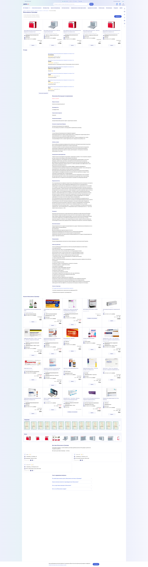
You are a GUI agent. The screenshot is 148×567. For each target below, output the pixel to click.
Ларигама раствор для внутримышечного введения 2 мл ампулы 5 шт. (32, 399)
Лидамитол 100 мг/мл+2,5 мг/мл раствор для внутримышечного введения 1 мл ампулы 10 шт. (52, 369)
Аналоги (118, 16)
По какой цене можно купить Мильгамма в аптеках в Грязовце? (67, 478)
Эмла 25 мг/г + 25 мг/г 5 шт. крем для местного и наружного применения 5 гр (111, 369)
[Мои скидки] (124, 11)
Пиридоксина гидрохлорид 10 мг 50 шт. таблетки (111, 399)
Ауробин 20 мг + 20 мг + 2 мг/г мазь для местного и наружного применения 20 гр (111, 339)
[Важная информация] (124, 20)
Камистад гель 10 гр (28, 368)
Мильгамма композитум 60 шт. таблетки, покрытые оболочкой (52, 31)
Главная (24, 10)
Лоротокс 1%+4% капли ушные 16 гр (70, 368)
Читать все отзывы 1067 (43, 93)
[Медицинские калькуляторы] (124, 17)
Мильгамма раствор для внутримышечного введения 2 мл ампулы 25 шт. (72, 31)
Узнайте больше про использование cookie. (57, 565)
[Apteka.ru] (27, 4)
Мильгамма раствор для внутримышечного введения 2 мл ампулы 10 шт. (33, 31)
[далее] (119, 425)
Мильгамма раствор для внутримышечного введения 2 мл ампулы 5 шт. (111, 31)
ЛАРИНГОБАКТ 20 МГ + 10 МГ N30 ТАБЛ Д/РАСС (52, 310)
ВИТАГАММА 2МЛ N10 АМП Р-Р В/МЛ (90, 309)
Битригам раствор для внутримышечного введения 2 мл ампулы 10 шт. (52, 339)
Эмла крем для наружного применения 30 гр (111, 310)
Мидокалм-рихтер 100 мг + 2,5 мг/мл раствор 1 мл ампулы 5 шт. (90, 369)
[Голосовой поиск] (88, 4)
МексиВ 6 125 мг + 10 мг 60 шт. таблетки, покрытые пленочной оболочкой (71, 399)
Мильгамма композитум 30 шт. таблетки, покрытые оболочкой (91, 31)
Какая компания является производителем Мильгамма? (65, 482)
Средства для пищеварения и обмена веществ (41, 10)
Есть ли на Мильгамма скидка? (59, 488)
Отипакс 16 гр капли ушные (88, 338)
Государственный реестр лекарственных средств (63, 288)
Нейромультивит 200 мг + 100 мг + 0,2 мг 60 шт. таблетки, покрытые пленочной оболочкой (32, 339)
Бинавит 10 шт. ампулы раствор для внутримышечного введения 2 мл (70, 310)
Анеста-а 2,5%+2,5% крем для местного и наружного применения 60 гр (91, 399)
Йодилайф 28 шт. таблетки (68, 338)
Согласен (96, 564)
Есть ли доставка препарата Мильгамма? (61, 485)
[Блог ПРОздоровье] (124, 14)
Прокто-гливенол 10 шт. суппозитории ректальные (51, 399)
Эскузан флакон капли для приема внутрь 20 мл (32, 310)
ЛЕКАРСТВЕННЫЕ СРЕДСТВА (30, 10)
